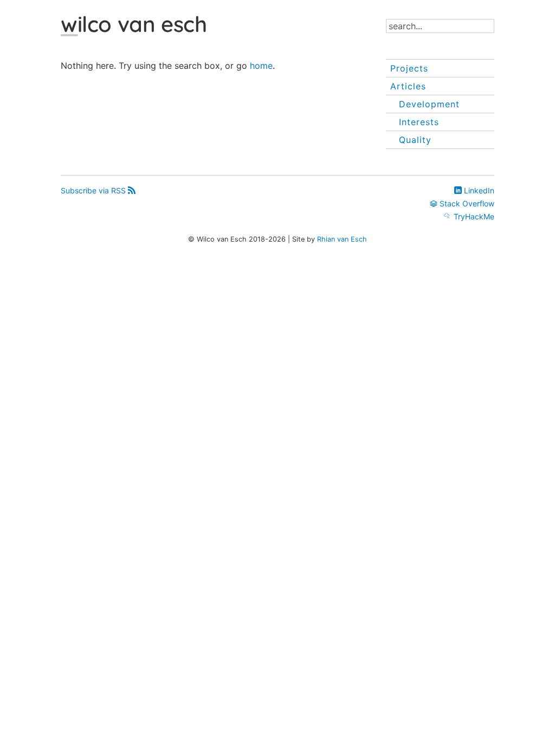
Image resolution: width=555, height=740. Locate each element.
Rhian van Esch (342, 239)
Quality (415, 139)
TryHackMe (472, 216)
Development (429, 104)
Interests (419, 121)
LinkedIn (478, 190)
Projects (409, 68)
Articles (408, 86)
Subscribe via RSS (94, 190)
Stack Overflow (465, 203)
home (261, 65)
